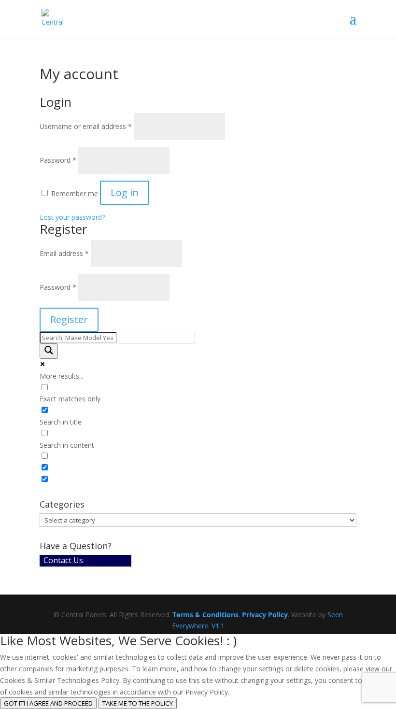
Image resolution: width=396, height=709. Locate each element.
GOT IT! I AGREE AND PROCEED (48, 703)
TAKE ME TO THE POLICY (137, 703)
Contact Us (63, 560)
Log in (125, 192)
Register (69, 319)
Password (58, 160)
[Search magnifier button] (49, 351)
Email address (64, 253)
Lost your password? (72, 217)
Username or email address (86, 126)
